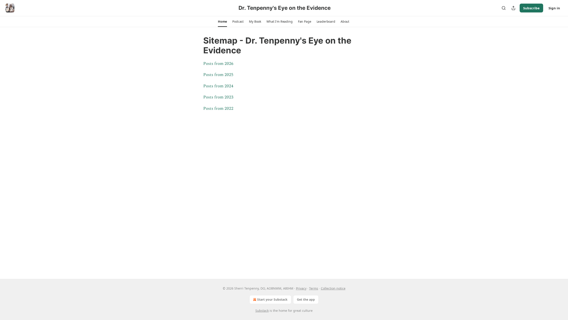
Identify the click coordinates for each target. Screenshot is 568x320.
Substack (262, 310)
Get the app (306, 299)
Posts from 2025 (218, 75)
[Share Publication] (513, 8)
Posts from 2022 (218, 108)
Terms (313, 288)
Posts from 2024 (218, 86)
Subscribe (531, 8)
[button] (222, 21)
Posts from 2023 (218, 97)
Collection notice (333, 288)
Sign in (554, 8)
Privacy (301, 288)
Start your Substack (272, 299)
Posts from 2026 (218, 63)
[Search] (503, 8)
